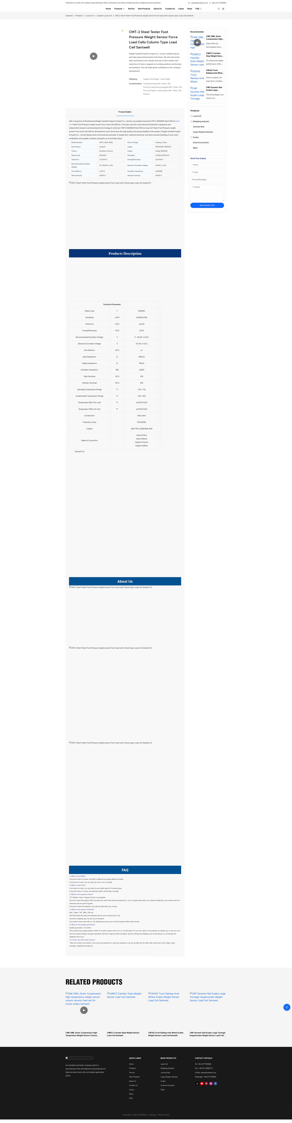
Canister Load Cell (104, 16)
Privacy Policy (164, 1115)
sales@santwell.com (199, 3)
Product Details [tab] (125, 112)
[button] (200, 9)
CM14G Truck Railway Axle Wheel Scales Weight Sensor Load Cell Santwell (214, 71)
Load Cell (90, 16)
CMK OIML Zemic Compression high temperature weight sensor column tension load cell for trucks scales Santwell (215, 37)
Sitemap (152, 1115)
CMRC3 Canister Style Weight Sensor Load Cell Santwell (215, 54)
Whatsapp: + (199, 1077)
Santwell (69, 16)
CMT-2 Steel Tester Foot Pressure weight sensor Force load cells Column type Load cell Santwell (154, 16)
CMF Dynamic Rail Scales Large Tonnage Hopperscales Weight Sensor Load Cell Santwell (215, 89)
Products (79, 16)
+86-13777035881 (218, 3)
